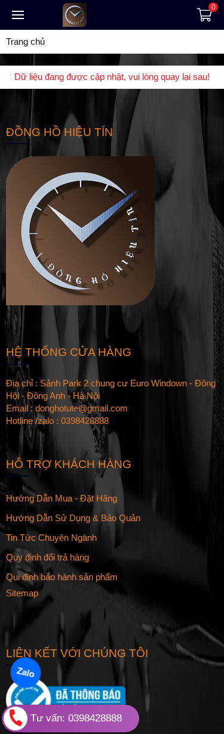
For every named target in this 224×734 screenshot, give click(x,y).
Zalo (26, 672)
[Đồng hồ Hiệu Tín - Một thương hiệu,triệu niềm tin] (107, 15)
